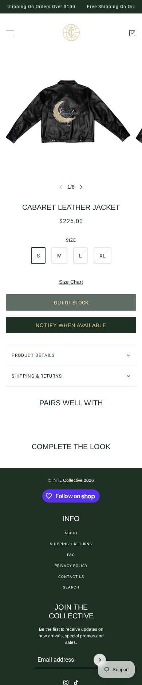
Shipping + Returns (71, 544)
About (71, 533)
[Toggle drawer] (10, 33)
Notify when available (71, 325)
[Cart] (132, 33)
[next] (81, 187)
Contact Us (71, 577)
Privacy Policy (71, 566)
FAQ (71, 555)
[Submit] (100, 660)
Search (71, 587)
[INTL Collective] (71, 33)
